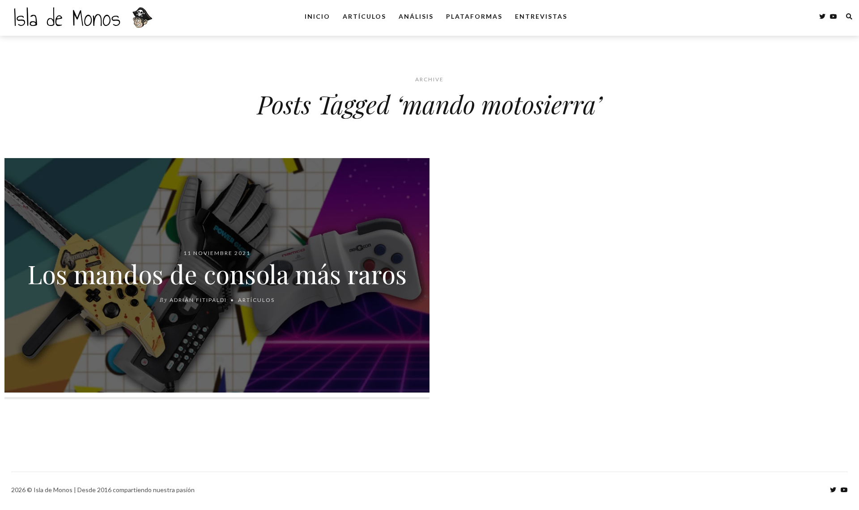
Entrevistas (541, 16)
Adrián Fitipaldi (198, 299)
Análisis (416, 16)
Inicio (317, 16)
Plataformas (474, 16)
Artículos (364, 16)
